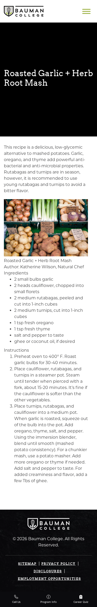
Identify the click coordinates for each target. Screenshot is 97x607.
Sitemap (27, 564)
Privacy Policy (58, 564)
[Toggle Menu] (86, 11)
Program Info (48, 601)
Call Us (16, 601)
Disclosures (48, 571)
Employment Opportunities (49, 579)
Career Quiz (80, 601)
